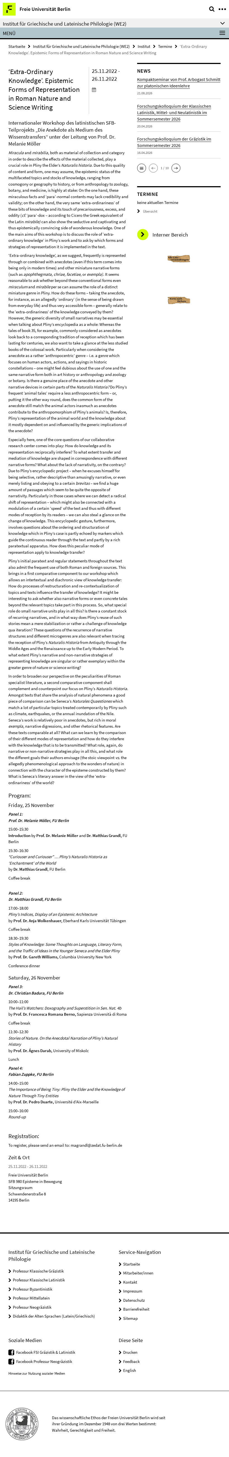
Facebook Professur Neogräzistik (44, 1361)
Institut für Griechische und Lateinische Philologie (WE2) (81, 46)
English (129, 1370)
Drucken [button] (130, 1352)
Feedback (131, 1361)
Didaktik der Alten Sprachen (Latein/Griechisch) (54, 1316)
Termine (165, 46)
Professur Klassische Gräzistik (38, 1271)
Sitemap (130, 1318)
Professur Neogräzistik (32, 1307)
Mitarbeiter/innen (138, 1273)
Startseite (16, 46)
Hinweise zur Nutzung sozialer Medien (36, 1373)
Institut (144, 46)
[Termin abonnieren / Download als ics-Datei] (110, 89)
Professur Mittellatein (31, 1298)
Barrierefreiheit (136, 1309)
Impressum (132, 1291)
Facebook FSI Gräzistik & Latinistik (45, 1352)
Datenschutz (134, 1300)
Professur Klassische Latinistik (39, 1280)
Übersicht (150, 211)
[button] (141, 168)
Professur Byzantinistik (32, 1289)
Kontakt (130, 1282)
